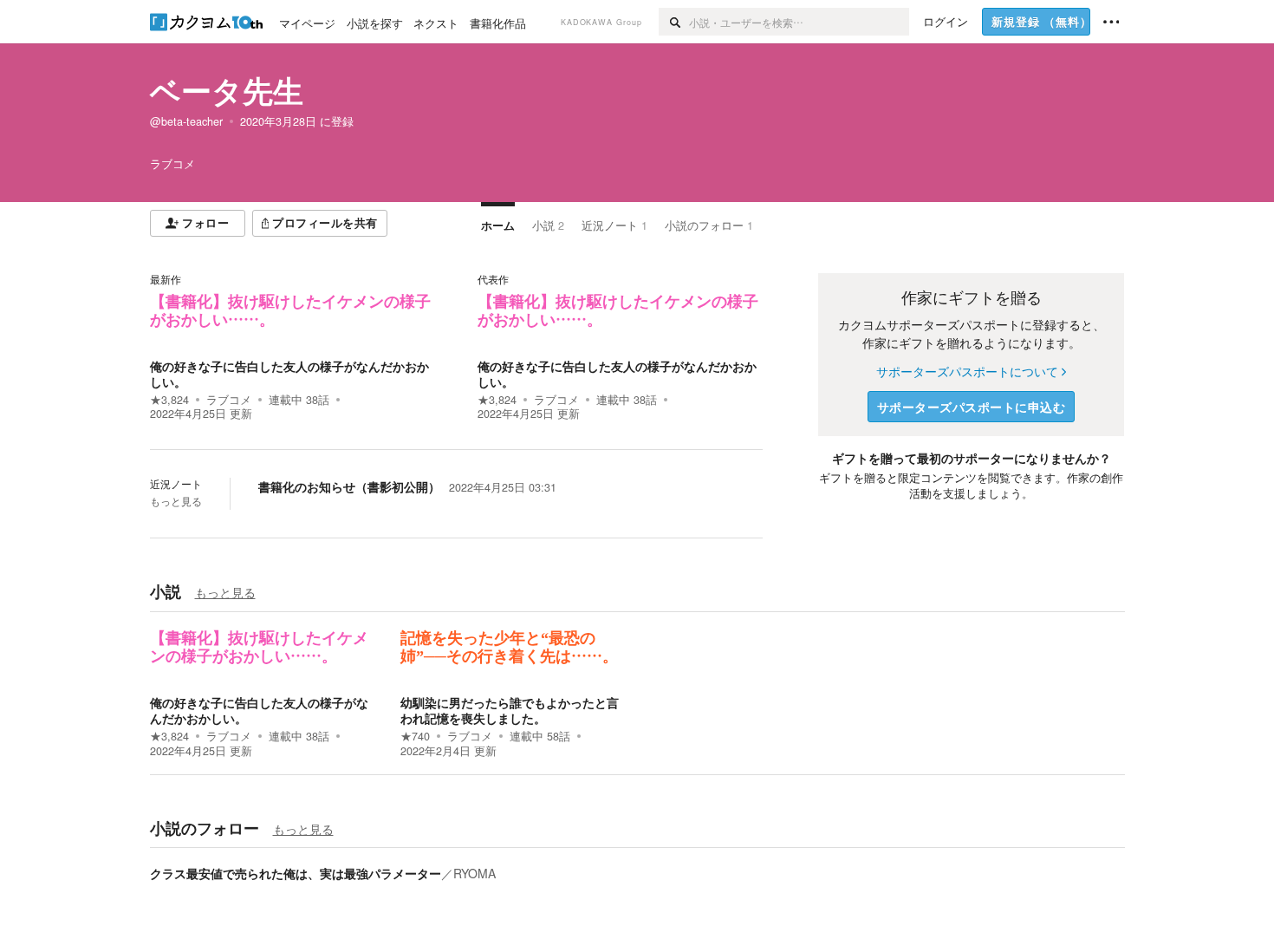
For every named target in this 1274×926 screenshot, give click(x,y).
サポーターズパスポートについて (967, 371)
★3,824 (169, 400)
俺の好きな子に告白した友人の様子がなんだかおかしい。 (289, 373)
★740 (415, 736)
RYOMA (474, 873)
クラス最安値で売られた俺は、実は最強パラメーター (295, 873)
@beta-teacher (186, 121)
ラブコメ (228, 400)
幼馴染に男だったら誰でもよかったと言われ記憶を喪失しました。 (509, 710)
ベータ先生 (226, 90)
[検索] (674, 22)
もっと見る (176, 501)
